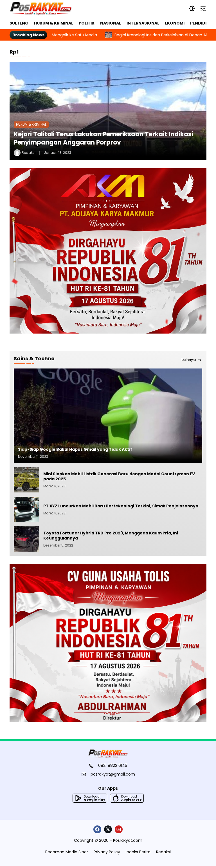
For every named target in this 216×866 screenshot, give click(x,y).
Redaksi (28, 152)
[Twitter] (108, 829)
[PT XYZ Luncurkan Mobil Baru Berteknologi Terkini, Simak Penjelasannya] (26, 509)
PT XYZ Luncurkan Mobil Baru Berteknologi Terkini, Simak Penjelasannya (121, 506)
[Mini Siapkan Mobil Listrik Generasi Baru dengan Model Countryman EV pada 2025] (26, 479)
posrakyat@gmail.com (113, 774)
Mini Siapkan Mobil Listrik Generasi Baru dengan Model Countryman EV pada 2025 (119, 476)
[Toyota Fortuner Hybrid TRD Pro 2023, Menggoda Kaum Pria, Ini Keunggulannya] (26, 539)
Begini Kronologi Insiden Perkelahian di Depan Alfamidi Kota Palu (150, 35)
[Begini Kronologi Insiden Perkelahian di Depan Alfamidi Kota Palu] (81, 35)
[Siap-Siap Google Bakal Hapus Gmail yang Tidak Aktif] (108, 415)
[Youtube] (119, 829)
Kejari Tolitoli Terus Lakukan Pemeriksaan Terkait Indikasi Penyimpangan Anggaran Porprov (103, 138)
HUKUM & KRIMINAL (31, 124)
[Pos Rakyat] (41, 8)
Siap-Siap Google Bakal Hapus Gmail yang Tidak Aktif (75, 449)
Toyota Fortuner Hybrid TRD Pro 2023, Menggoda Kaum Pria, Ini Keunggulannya (110, 535)
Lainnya (188, 359)
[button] (192, 8)
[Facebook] (97, 829)
